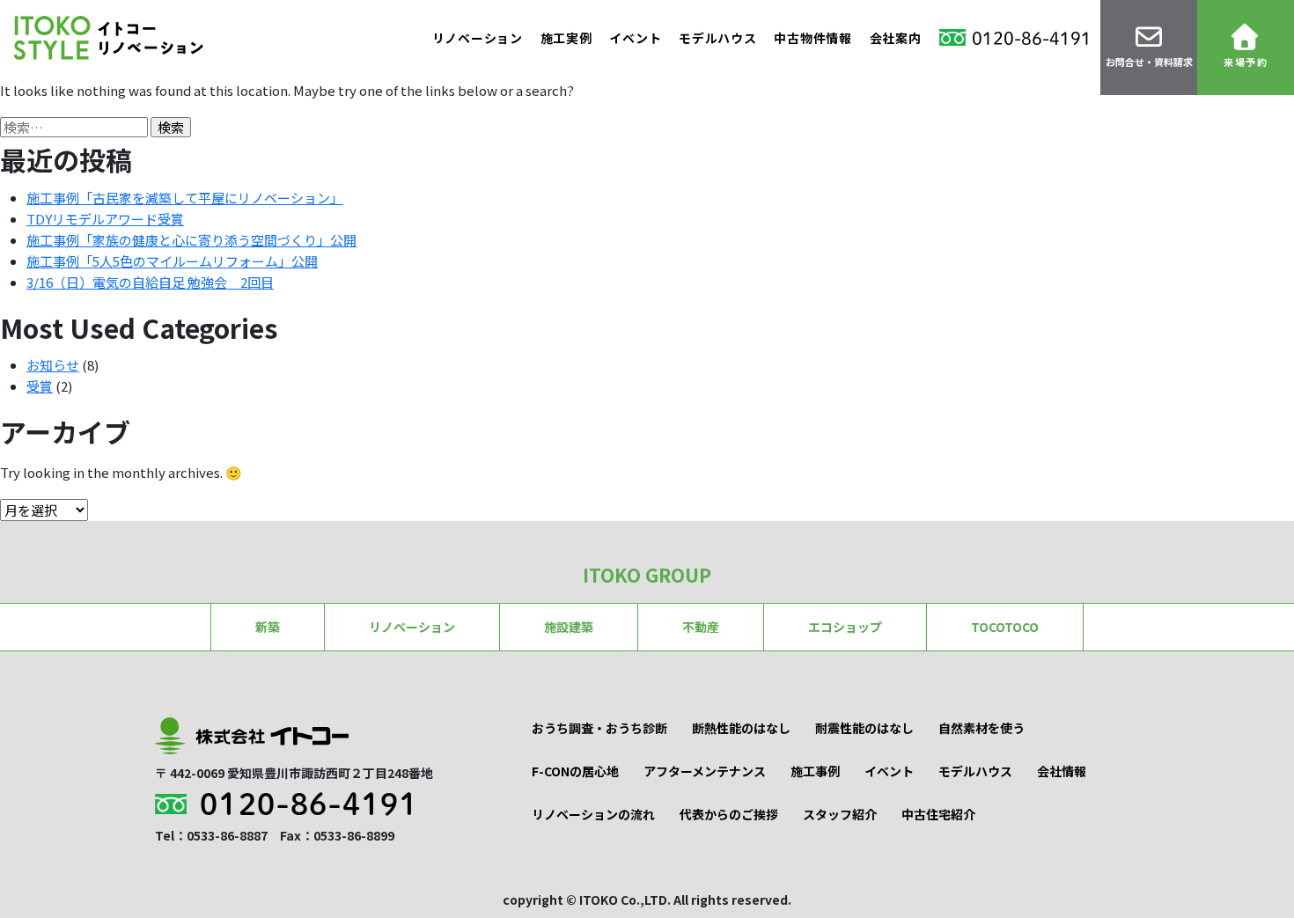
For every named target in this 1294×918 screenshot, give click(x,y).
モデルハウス (717, 38)
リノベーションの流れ (593, 814)
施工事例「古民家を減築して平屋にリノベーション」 (184, 197)
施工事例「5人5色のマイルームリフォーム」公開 (172, 261)
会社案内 (896, 38)
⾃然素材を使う (981, 728)
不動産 (700, 626)
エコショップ (845, 626)
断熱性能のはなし (741, 728)
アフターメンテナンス (704, 771)
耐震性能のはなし (864, 728)
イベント (635, 38)
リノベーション (477, 38)
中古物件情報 (812, 38)
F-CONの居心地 (575, 771)
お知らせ (52, 365)
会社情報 (1061, 771)
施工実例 (566, 38)
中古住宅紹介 (938, 814)
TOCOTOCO (1005, 626)
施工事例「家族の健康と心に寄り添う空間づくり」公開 (191, 240)
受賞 (39, 386)
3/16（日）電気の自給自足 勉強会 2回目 (150, 282)
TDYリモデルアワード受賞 (105, 218)
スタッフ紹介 (840, 814)
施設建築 (568, 626)
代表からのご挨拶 (729, 814)
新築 (267, 626)
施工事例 (815, 771)
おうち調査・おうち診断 (599, 728)
